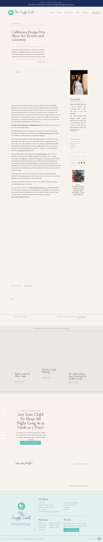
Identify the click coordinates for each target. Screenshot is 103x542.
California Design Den (45, 133)
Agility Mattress (42, 154)
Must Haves (15, 23)
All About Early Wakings (49, 371)
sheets (23, 159)
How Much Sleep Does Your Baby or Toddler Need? (77, 376)
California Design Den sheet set (38, 187)
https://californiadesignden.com (20, 197)
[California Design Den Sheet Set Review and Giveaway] (78, 176)
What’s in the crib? (20, 316)
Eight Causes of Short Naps (22, 375)
